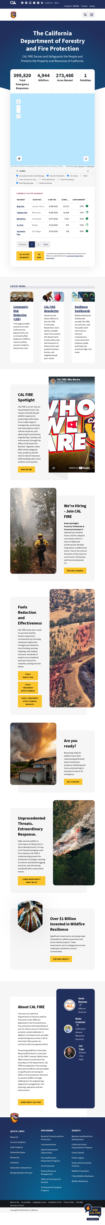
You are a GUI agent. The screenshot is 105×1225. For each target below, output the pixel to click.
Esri (76, 166)
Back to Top (14, 1202)
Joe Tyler (81, 1047)
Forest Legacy (78, 1157)
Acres (64, 200)
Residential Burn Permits (21, 1172)
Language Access (39, 1202)
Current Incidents (18, 1142)
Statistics (14, 1162)
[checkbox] (30, 176)
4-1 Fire (20, 225)
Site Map (79, 1202)
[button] (52, 171)
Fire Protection (47, 1166)
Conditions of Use (55, 1202)
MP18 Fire (21, 219)
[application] (52, 130)
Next (46, 244)
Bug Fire (20, 206)
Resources (14, 1157)
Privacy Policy (69, 1202)
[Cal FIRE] (14, 1117)
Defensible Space (17, 1152)
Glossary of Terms (17, 1205)
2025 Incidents (16, 1147)
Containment (79, 200)
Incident (21, 200)
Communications (48, 1144)
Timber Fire (22, 212)
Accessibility (26, 1202)
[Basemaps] (86, 158)
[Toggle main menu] (92, 15)
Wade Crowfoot (80, 1022)
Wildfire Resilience (80, 1181)
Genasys (81, 166)
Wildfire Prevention (80, 1171)
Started (52, 200)
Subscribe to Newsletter (21, 1167)
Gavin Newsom (82, 1001)
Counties (37, 200)
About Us (14, 1137)
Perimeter (90, 166)
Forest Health (78, 1152)
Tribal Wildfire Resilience (83, 1176)
